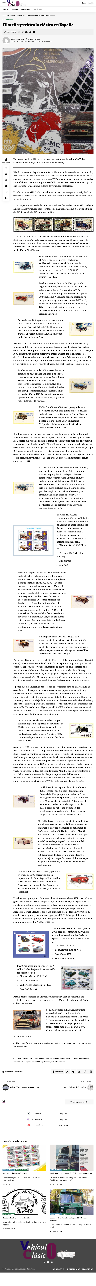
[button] (4, 3)
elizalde (49, 1058)
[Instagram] (48, 1119)
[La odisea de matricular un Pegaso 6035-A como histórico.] (72, 1202)
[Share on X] (22, 32)
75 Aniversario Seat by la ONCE (14, 1173)
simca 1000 (36, 1062)
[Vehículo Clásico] (16, 3)
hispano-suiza (65, 1058)
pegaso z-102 (84, 1058)
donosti (42, 1058)
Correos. (20, 1043)
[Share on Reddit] (6, 180)
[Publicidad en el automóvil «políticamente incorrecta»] (72, 1158)
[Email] (26, 32)
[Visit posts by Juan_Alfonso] (6, 40)
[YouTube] (48, 1262)
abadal (25, 1058)
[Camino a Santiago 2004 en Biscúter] (24, 1202)
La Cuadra (74, 1058)
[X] (48, 1113)
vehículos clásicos (58, 1062)
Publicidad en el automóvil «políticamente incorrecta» (71, 1173)
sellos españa (26, 1062)
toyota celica (45, 1062)
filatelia (56, 1058)
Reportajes (7, 19)
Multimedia (8, 1170)
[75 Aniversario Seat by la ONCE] (24, 1158)
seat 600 (16, 1062)
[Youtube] (48, 1125)
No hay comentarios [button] (80, 1102)
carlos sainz (34, 1058)
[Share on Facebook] (18, 32)
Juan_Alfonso (17, 39)
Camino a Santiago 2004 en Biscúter (16, 1218)
